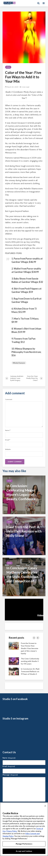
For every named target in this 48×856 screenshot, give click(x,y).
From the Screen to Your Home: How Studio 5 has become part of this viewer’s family (29, 648)
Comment (8, 399)
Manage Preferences (24, 844)
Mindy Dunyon (19, 363)
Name (7, 430)
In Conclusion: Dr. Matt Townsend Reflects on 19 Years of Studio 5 (30, 671)
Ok (45, 806)
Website (8, 449)
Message (10, 775)
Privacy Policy (11, 831)
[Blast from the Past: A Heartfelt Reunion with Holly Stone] (24, 535)
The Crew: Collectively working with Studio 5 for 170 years (30, 661)
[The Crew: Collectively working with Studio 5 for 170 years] (14, 661)
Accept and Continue (24, 851)
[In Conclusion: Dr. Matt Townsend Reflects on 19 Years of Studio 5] (14, 671)
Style (8, 67)
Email (7, 440)
